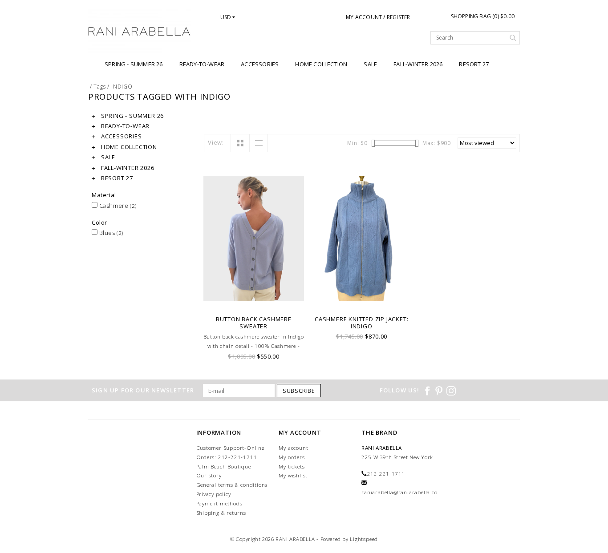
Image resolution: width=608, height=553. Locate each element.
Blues (110, 233)
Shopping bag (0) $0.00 (483, 16)
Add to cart (253, 299)
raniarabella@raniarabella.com (401, 492)
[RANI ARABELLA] (139, 32)
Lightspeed (364, 539)
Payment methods (219, 503)
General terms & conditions (232, 484)
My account (293, 447)
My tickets (291, 466)
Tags (99, 86)
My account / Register (378, 17)
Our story (209, 475)
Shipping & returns (221, 512)
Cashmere (117, 206)
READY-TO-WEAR (202, 64)
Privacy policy (213, 494)
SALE (370, 64)
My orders (291, 457)
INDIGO (122, 86)
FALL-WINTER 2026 (417, 64)
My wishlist (293, 475)
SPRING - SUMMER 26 (134, 64)
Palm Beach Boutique (223, 466)
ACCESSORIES (260, 64)
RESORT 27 (474, 64)
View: (216, 142)
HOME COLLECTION (321, 64)
